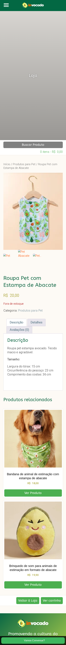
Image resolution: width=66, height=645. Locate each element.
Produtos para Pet (24, 164)
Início (6, 164)
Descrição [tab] (16, 322)
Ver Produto (33, 493)
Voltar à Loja (27, 600)
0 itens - (51, 151)
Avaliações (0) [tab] (19, 330)
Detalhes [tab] (36, 322)
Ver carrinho (52, 600)
